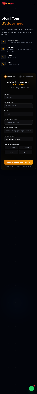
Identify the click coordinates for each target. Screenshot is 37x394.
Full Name (7, 94)
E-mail (6, 111)
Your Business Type (10, 136)
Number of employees (11, 127)
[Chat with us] (31, 388)
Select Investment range (11, 144)
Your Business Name (10, 119)
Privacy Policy (28, 166)
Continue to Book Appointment (17, 162)
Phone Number (8, 102)
